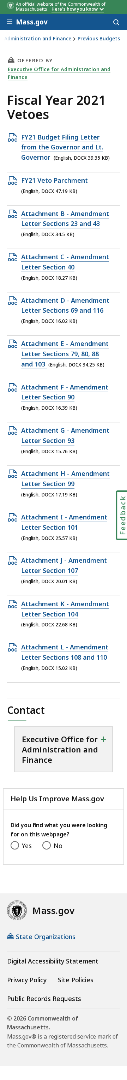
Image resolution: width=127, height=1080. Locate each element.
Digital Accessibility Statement (52, 961)
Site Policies (75, 980)
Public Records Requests (44, 998)
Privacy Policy (27, 980)
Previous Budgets (99, 39)
